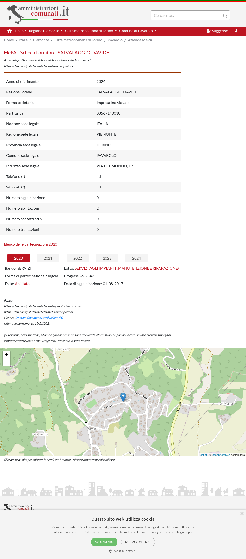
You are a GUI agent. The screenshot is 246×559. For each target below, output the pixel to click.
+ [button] (6, 355)
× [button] (242, 514)
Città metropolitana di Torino (78, 39)
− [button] (6, 362)
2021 (48, 258)
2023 (107, 258)
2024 (136, 258)
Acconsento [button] (104, 542)
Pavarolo (115, 39)
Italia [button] (19, 30)
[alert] (123, 534)
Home (9, 39)
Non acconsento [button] (138, 542)
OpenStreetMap (221, 454)
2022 (77, 258)
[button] (123, 551)
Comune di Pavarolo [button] (136, 30)
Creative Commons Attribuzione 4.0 (38, 318)
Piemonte (41, 39)
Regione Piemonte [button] (44, 30)
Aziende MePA (140, 39)
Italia (23, 39)
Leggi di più (184, 532)
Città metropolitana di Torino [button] (89, 30)
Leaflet (203, 454)
